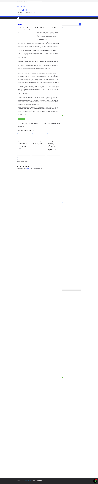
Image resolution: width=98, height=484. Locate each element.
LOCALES (22, 17)
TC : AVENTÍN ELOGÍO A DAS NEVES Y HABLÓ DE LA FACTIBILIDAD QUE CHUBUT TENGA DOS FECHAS (28, 125)
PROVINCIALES (28, 17)
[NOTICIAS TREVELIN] (18, 18)
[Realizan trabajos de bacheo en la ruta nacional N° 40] (38, 133)
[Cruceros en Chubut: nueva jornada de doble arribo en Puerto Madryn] (23, 133)
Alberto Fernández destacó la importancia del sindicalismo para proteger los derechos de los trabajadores (53, 146)
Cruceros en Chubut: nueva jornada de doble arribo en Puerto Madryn (23, 144)
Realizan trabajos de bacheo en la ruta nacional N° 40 (38, 143)
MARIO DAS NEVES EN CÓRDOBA (51, 123)
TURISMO (41, 17)
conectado (28, 168)
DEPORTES (47, 17)
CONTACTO (53, 17)
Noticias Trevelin (29, 29)
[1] (95, 481)
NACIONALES (35, 17)
